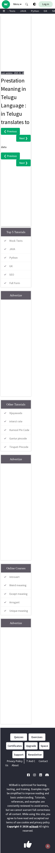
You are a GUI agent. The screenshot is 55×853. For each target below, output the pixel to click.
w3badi (33, 826)
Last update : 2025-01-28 (12, 73)
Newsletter (35, 754)
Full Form (14, 283)
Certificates (15, 746)
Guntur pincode (18, 438)
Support (19, 754)
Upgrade (31, 746)
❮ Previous (10, 131)
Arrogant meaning (11, 605)
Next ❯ (23, 138)
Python (35, 11)
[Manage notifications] (47, 846)
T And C (30, 761)
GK (45, 11)
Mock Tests (8, 11)
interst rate (15, 421)
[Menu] (4, 11)
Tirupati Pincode (18, 447)
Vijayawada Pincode (12, 415)
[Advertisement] (27, 42)
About (15, 765)
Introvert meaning (11, 579)
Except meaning (18, 594)
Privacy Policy (14, 761)
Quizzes (18, 737)
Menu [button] (16, 4)
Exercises (36, 737)
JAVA (23, 11)
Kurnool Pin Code (19, 430)
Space (44, 746)
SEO (11, 274)
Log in (45, 4)
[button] (26, 4)
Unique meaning (18, 611)
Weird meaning (17, 585)
